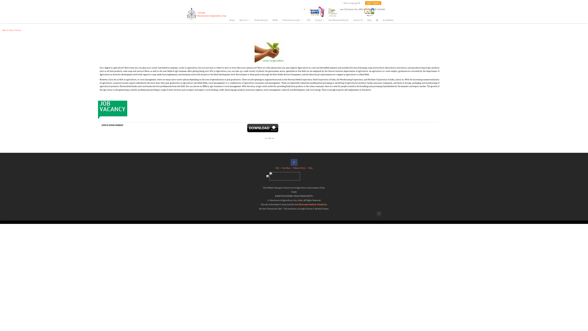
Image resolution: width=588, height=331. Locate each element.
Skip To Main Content (11, 30)
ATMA (275, 20)
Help (369, 20)
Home (232, 20)
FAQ (277, 168)
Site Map (286, 168)
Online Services (261, 20)
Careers (318, 20)
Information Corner (291, 20)
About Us (243, 20)
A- (305, 9)
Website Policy (299, 168)
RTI (308, 20)
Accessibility (388, 20)
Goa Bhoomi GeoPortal (339, 20)
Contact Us (358, 20)
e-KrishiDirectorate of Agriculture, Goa (212, 14)
